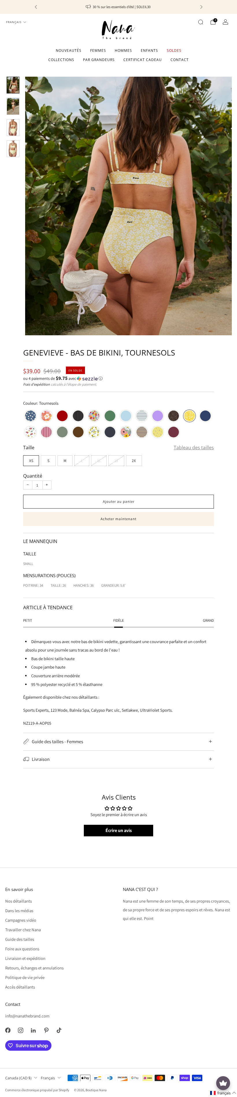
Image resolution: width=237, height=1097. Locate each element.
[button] (118, 378)
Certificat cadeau (142, 59)
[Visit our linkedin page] (33, 1030)
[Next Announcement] (201, 7)
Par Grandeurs (99, 59)
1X (116, 460)
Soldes (174, 50)
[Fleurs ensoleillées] (157, 432)
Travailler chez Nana (23, 929)
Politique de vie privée (25, 977)
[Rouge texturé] (62, 416)
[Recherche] (200, 22)
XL (99, 460)
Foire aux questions (22, 948)
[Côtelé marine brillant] (110, 432)
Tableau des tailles (194, 448)
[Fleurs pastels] (125, 432)
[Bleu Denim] (205, 416)
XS (31, 460)
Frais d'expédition (36, 384)
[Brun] (78, 432)
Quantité (32, 476)
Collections (61, 59)
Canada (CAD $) (18, 1078)
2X (134, 460)
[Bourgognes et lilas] (173, 432)
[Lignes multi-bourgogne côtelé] (141, 432)
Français (13, 22)
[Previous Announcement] (36, 7)
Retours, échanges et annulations (34, 968)
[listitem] (118, 7)
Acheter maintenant (118, 518)
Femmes (98, 50)
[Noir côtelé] (78, 416)
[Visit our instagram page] (20, 1030)
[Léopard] (173, 416)
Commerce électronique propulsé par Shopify (37, 1090)
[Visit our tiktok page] (59, 1030)
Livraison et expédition (25, 958)
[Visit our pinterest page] (46, 1030)
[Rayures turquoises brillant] (141, 416)
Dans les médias (19, 910)
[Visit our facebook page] (7, 1030)
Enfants (149, 50)
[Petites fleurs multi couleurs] (94, 416)
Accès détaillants (20, 987)
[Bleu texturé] (125, 416)
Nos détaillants (18, 901)
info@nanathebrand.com (27, 1016)
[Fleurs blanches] (30, 416)
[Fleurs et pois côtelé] (30, 432)
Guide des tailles (19, 939)
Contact (180, 59)
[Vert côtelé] (110, 416)
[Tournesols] (189, 416)
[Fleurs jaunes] (94, 432)
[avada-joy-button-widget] (223, 1083)
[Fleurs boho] (46, 416)
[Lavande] (157, 416)
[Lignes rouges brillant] (46, 432)
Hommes (123, 50)
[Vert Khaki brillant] (62, 432)
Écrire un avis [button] (118, 830)
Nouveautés (69, 50)
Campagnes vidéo (20, 920)
